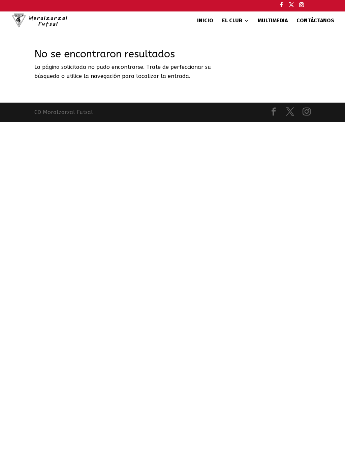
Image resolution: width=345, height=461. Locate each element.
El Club (232, 21)
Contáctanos (315, 21)
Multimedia (273, 21)
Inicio (205, 21)
